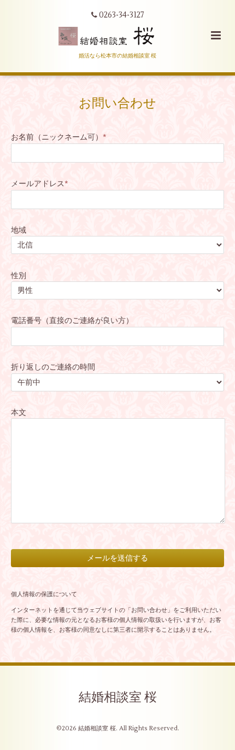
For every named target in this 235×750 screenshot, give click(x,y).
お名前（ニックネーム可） (59, 137)
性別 (18, 275)
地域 (18, 230)
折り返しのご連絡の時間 (53, 367)
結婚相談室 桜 (118, 697)
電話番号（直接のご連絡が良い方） (72, 320)
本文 (18, 412)
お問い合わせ (117, 103)
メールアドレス (39, 183)
